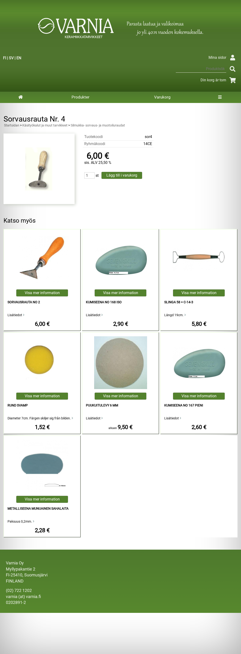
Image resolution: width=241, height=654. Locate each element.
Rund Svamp (18, 405)
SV (11, 58)
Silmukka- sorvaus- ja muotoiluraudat (98, 125)
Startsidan (11, 125)
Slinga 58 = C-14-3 (178, 302)
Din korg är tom (213, 80)
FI (4, 58)
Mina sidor (217, 57)
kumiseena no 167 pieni (183, 405)
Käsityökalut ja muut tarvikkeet (45, 125)
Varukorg (162, 97)
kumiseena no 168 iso (104, 302)
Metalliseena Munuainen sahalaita (38, 509)
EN (18, 58)
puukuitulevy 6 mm (102, 405)
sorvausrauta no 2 (24, 302)
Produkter (80, 97)
